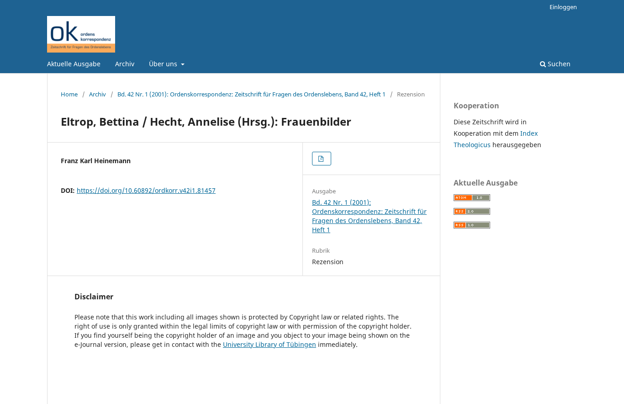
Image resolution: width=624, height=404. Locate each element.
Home (69, 94)
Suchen (558, 63)
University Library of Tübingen (269, 344)
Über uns (164, 63)
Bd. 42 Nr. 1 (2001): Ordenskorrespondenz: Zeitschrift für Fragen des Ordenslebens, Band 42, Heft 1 (251, 94)
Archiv (124, 63)
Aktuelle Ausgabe (73, 63)
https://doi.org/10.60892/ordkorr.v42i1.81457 (146, 190)
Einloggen (563, 7)
